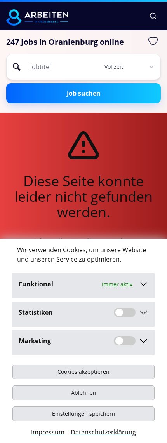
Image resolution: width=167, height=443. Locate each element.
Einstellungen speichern (83, 413)
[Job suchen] (153, 16)
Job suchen (84, 93)
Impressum (47, 432)
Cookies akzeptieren (83, 371)
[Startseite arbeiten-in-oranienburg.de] (37, 17)
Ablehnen (83, 392)
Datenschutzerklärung (103, 432)
